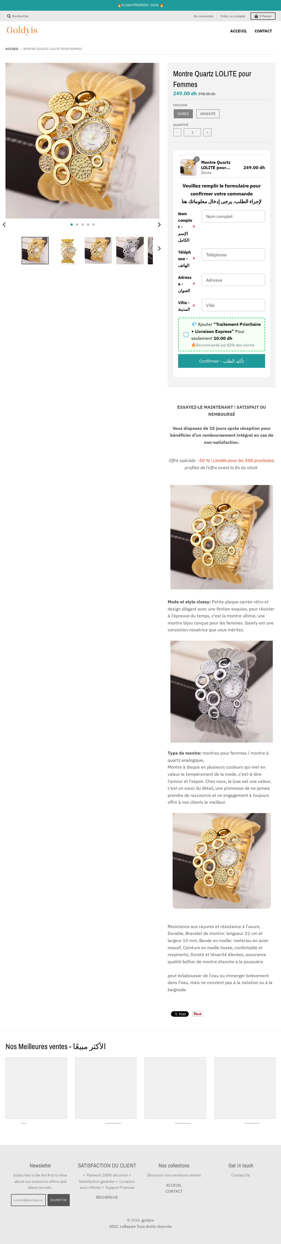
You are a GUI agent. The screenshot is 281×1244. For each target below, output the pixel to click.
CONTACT (173, 1191)
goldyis (148, 1220)
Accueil (12, 49)
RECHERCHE (107, 1197)
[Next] (159, 224)
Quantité (181, 125)
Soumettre (58, 1200)
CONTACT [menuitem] (263, 31)
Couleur (180, 105)
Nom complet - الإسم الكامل (186, 227)
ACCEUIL (174, 1185)
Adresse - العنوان (186, 284)
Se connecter (203, 16)
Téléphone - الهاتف (186, 259)
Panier (266, 16)
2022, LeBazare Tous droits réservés (140, 1226)
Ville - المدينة (186, 306)
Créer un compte (233, 16)
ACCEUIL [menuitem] (238, 31)
